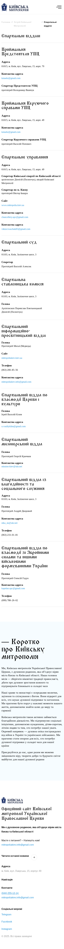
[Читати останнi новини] (34, 857)
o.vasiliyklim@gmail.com (13, 426)
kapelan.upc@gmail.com (13, 588)
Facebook (6, 921)
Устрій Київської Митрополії (22, 24)
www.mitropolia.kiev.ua (12, 205)
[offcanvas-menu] (59, 7)
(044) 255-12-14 (10, 893)
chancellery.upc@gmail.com (14, 217)
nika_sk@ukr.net (9, 523)
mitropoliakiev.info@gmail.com (16, 382)
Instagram (6, 929)
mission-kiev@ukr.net (11, 466)
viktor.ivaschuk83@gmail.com (15, 229)
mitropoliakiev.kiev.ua (11, 358)
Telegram (6, 914)
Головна (5, 22)
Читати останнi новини (15, 856)
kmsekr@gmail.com (10, 78)
